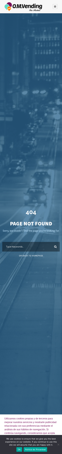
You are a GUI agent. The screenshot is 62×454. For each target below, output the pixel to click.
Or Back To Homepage (31, 255)
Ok (19, 449)
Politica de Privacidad (35, 449)
